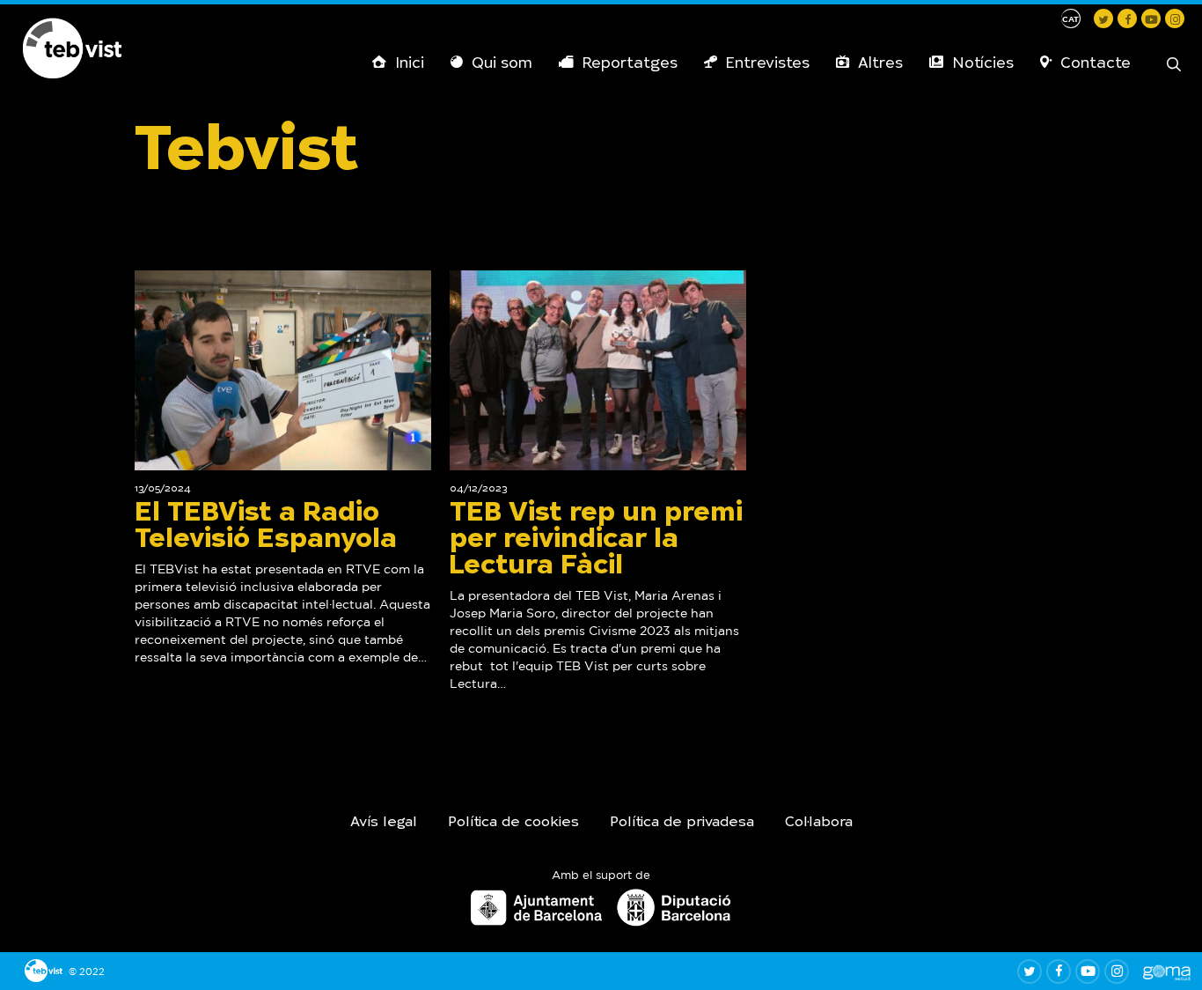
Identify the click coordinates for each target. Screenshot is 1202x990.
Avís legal (383, 823)
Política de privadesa (682, 823)
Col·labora (819, 823)
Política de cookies (513, 823)
